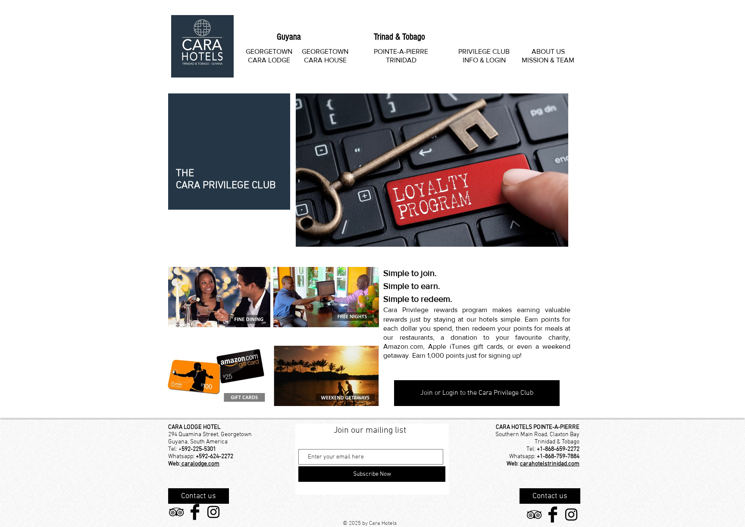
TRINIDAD (401, 60)
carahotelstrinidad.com (549, 464)
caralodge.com (199, 464)
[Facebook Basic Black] (195, 512)
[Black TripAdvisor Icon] (176, 512)
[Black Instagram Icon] (213, 512)
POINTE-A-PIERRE (401, 51)
